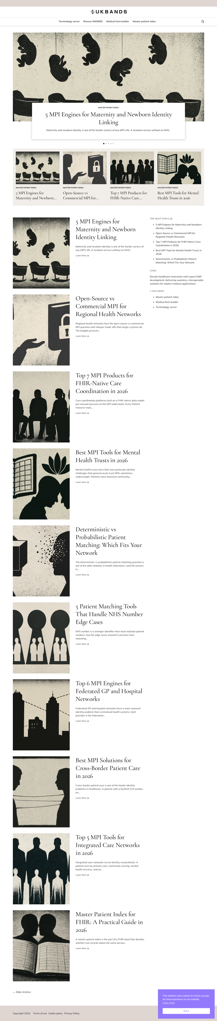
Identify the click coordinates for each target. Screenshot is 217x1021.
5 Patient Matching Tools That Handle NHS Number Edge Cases (109, 614)
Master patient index (144, 21)
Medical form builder (117, 21)
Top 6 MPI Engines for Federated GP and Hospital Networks (109, 691)
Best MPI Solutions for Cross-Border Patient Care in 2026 (108, 768)
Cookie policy (55, 1013)
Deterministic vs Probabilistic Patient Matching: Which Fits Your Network (109, 541)
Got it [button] (186, 1011)
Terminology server (69, 21)
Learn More (81, 255)
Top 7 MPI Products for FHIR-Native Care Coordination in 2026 (128, 197)
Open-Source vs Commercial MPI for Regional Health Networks (83, 197)
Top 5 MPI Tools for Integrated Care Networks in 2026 (108, 845)
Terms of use (40, 1013)
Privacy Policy (72, 1013)
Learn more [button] (169, 1003)
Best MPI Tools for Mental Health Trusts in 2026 (178, 195)
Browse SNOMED (93, 21)
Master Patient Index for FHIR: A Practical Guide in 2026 (109, 922)
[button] (103, 143)
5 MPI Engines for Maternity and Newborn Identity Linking (108, 118)
